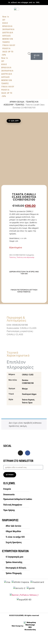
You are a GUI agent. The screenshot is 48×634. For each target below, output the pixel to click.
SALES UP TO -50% (7, 53)
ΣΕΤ (2, 61)
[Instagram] (20, 452)
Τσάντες (19, 105)
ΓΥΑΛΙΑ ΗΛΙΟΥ (7, 86)
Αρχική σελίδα (17, 102)
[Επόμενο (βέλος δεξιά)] (43, 317)
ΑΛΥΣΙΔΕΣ (5, 77)
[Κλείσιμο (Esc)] (39, 3)
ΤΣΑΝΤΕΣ (5, 83)
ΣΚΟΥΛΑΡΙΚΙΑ (7, 70)
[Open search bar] (29, 53)
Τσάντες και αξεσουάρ (25, 257)
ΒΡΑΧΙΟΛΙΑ (6, 67)
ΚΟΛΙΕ (4, 64)
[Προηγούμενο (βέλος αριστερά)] (4, 317)
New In (4, 58)
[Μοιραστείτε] (45, 3)
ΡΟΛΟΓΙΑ (5, 89)
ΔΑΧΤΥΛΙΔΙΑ (6, 73)
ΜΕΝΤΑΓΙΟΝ (6, 80)
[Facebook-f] (27, 452)
